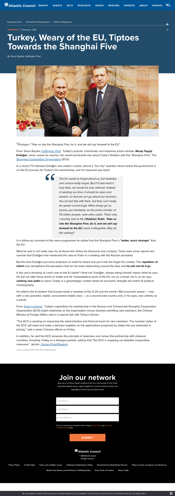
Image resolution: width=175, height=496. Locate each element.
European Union (14, 21)
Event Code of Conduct (104, 470)
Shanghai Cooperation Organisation (38, 159)
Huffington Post (51, 151)
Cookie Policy (29, 465)
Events (57, 5)
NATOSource (13, 29)
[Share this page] (167, 30)
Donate (157, 5)
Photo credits (123, 470)
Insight (43, 5)
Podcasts (84, 5)
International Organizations (38, 21)
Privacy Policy (96, 425)
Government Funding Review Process (112, 465)
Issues (99, 5)
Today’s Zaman (33, 306)
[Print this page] (167, 24)
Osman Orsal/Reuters (54, 344)
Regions (113, 5)
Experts (129, 5)
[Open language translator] (167, 5)
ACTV (70, 5)
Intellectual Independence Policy (79, 465)
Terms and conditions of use (50, 465)
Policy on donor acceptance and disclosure (149, 465)
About (143, 5)
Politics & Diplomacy (63, 21)
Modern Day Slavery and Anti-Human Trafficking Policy (69, 470)
